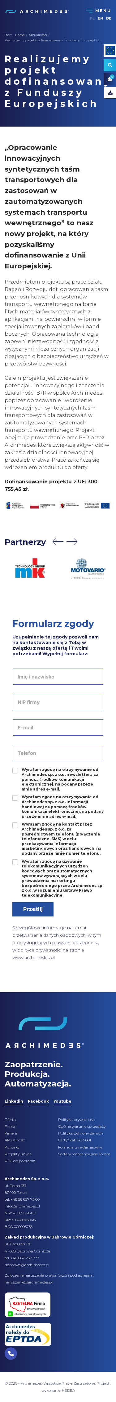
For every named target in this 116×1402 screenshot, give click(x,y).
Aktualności (38, 35)
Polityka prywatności (77, 1119)
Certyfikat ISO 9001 (74, 1140)
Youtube (62, 1101)
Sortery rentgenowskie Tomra (84, 1154)
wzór (63, 1275)
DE (108, 18)
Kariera (11, 1133)
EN (100, 18)
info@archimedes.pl (22, 1206)
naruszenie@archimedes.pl (29, 1282)
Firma (10, 1126)
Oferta (10, 1119)
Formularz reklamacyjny (80, 1147)
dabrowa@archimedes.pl (27, 1264)
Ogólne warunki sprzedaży (81, 1126)
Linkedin (14, 1101)
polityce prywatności (39, 950)
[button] (11, 1353)
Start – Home (15, 35)
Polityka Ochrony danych (80, 1133)
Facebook (38, 1101)
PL (92, 18)
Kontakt (12, 1147)
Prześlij (33, 909)
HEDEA (68, 1390)
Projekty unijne (18, 1154)
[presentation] (58, 541)
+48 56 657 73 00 (25, 1199)
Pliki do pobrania (20, 1160)
